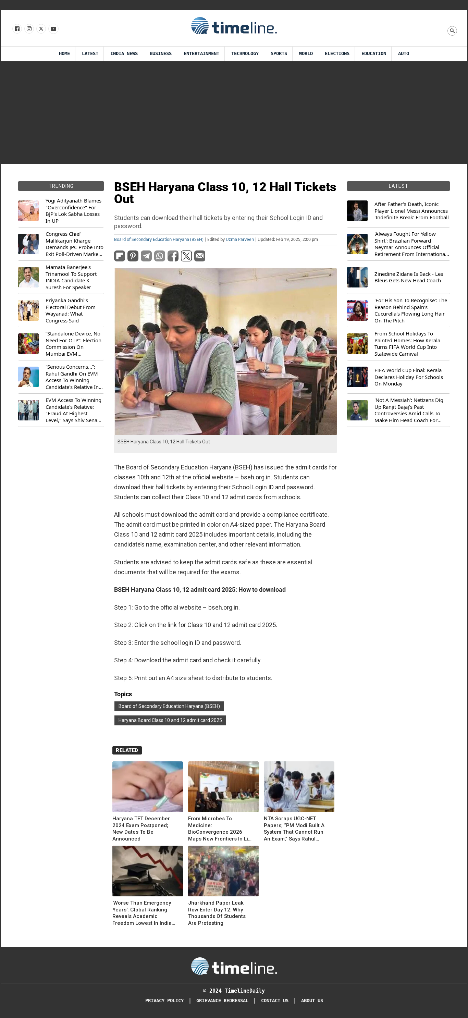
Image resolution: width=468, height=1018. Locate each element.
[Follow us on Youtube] (53, 29)
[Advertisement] (234, 113)
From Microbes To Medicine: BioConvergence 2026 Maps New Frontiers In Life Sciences (221, 828)
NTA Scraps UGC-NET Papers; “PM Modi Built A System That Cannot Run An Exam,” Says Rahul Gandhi (294, 828)
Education (373, 53)
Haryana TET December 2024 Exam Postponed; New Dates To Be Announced (141, 828)
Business (161, 53)
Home (64, 53)
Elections (337, 53)
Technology (245, 53)
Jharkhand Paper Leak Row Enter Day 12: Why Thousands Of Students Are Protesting (217, 913)
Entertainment (201, 53)
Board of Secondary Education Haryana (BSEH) (159, 239)
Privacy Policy (164, 1000)
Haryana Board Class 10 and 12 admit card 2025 (170, 720)
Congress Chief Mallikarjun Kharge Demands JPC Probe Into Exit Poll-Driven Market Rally (74, 244)
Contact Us (274, 1000)
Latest (90, 53)
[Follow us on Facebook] (16, 29)
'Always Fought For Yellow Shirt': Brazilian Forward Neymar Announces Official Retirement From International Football (410, 244)
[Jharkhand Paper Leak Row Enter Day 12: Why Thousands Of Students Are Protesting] (223, 872)
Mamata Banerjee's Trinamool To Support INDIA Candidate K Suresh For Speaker (71, 277)
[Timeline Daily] (234, 25)
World (306, 53)
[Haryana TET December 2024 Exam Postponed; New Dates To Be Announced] (147, 787)
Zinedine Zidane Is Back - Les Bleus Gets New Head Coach (408, 277)
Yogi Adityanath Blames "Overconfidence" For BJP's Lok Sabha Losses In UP (73, 210)
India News (124, 53)
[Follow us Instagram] (28, 29)
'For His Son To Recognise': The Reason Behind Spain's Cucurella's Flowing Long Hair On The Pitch (410, 310)
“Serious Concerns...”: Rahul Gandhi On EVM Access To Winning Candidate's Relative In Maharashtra (72, 377)
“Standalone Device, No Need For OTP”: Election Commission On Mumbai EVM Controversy (73, 343)
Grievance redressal (222, 1000)
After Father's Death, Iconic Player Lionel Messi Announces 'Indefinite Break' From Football (411, 211)
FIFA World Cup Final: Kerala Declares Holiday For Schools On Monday (408, 377)
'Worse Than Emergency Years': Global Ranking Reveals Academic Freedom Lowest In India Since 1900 (142, 913)
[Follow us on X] (40, 29)
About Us (312, 1000)
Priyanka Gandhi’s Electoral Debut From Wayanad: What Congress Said (71, 310)
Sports (279, 53)
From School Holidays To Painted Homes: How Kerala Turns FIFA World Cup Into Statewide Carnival (407, 343)
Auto (403, 53)
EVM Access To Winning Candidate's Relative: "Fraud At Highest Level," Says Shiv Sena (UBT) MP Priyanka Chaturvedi (73, 410)
